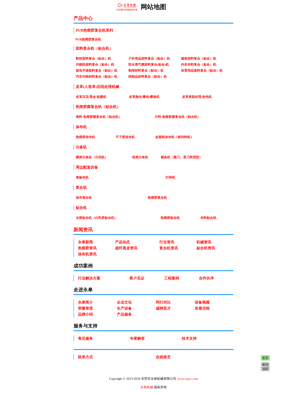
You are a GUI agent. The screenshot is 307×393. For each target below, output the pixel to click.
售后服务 (85, 338)
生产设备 (124, 308)
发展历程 (202, 308)
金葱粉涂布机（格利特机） (174, 137)
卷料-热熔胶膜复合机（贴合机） (99, 117)
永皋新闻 (85, 242)
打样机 (170, 177)
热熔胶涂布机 (85, 137)
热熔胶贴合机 (170, 218)
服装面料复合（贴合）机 (198, 58)
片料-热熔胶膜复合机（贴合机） (178, 117)
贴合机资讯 (205, 248)
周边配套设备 (87, 167)
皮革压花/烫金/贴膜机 (91, 97)
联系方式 (85, 357)
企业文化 (124, 302)
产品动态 (122, 242)
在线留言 (163, 357)
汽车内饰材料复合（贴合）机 (96, 76)
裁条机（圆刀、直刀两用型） (181, 157)
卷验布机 (82, 177)
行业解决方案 (89, 278)
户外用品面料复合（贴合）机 (149, 58)
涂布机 (81, 127)
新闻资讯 (83, 229)
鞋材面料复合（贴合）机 (93, 58)
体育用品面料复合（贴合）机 (202, 70)
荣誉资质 (85, 308)
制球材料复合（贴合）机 (146, 70)
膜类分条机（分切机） (92, 157)
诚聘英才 (163, 308)
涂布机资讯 (87, 254)
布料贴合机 (208, 218)
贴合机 (81, 208)
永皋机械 (146, 387)
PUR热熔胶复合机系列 (94, 30)
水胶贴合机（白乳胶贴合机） (96, 218)
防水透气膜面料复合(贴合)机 (148, 64)
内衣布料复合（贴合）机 (198, 64)
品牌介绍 (85, 314)
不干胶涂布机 (125, 137)
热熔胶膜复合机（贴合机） (98, 107)
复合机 (81, 187)
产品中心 (83, 18)
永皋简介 (85, 302)
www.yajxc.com (187, 378)
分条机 (81, 147)
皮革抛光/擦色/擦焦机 (144, 97)
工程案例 (171, 278)
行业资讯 (166, 242)
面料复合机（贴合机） (94, 48)
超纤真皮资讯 (126, 248)
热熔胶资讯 (87, 248)
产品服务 (124, 314)
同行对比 (163, 302)
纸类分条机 (140, 157)
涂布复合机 (84, 197)
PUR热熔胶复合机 (88, 39)
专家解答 (137, 338)
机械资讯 (203, 242)
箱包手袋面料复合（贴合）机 (96, 70)
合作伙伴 (206, 278)
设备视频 (202, 302)
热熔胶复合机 (157, 197)
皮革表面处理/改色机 (197, 97)
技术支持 (189, 338)
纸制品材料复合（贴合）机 (147, 76)
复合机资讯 (168, 248)
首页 (265, 358)
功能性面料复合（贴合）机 (95, 64)
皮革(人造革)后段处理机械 (97, 87)
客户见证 (137, 278)
